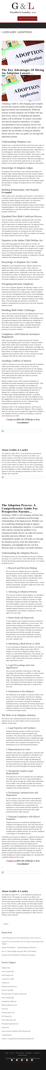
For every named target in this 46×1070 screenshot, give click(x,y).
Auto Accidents (6, 971)
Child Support (6, 975)
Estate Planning (7, 998)
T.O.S (12, 1053)
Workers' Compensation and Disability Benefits (16, 1039)
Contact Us (37, 1053)
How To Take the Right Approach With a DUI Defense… (20, 951)
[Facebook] (29, 25)
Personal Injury (6, 1012)
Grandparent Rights (8, 1001)
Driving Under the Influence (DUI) (13, 994)
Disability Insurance (8, 986)
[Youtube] (39, 25)
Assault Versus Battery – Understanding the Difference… (20, 947)
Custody (4, 983)
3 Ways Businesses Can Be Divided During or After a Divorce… (22, 938)
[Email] (42, 25)
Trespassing (5, 1035)
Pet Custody (5, 1016)
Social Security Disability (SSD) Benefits (15, 1031)
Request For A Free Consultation (28, 18)
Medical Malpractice (8, 1005)
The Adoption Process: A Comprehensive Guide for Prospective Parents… (20, 508)
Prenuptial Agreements (9, 1024)
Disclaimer (29, 1053)
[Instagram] (35, 25)
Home (6, 1053)
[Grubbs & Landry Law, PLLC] (23, 7)
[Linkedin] (32, 25)
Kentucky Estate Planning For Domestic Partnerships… (19, 955)
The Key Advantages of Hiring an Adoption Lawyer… (23, 71)
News (3, 1009)
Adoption (5, 968)
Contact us (11, 419)
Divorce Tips (6, 990)
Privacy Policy (20, 1053)
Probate (4, 1027)
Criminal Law (6, 979)
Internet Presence (22, 1055)
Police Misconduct (7, 1020)
